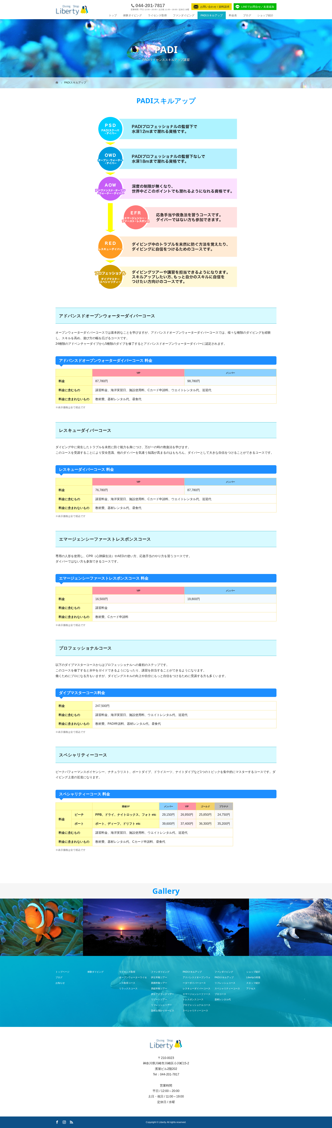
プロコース (220, 994)
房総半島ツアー (159, 988)
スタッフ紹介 (253, 983)
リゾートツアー (159, 999)
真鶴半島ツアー (159, 983)
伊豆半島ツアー (159, 977)
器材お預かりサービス (162, 1010)
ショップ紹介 (265, 15)
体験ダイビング (132, 15)
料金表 (233, 15)
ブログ (247, 15)
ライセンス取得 (157, 15)
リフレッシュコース (225, 983)
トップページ (62, 972)
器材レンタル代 (223, 999)
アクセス (251, 988)
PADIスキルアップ (212, 15)
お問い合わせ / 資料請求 (214, 6)
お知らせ (60, 983)
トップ (113, 15)
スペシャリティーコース (195, 1010)
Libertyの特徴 (253, 977)
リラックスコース (128, 988)
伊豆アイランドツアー (162, 994)
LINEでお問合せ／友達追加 (257, 6)
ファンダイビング (183, 15)
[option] (41, 927)
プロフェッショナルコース (196, 1005)
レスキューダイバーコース (196, 988)
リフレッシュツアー (161, 1005)
